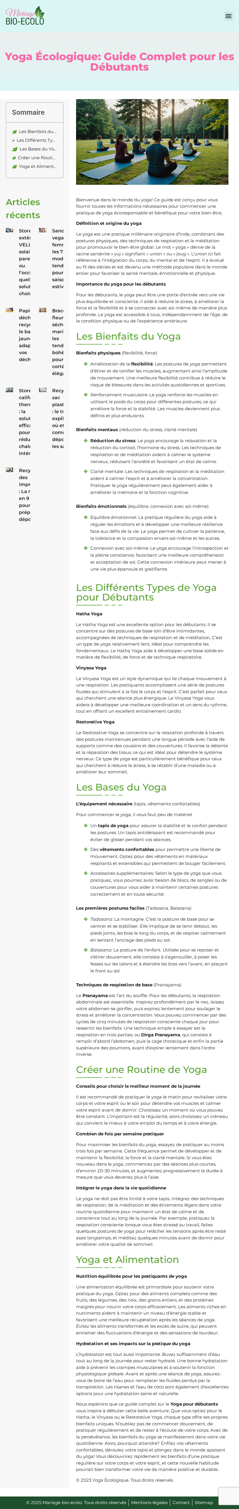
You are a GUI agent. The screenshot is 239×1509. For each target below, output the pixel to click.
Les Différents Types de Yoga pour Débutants (37, 140)
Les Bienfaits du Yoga (38, 131)
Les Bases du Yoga (38, 149)
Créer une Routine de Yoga (37, 157)
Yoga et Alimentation (38, 166)
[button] (228, 16)
